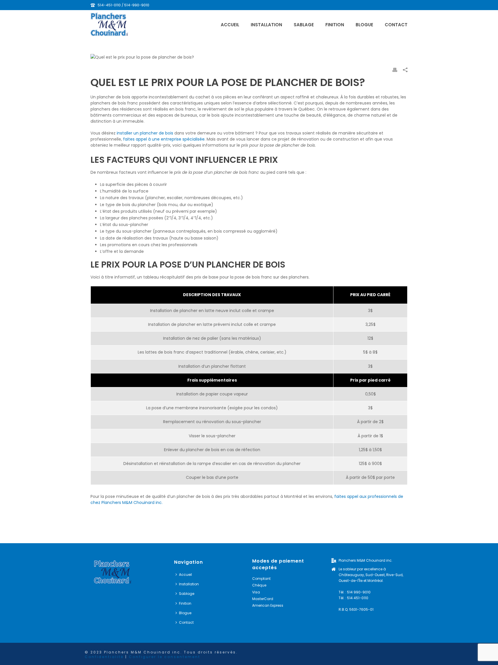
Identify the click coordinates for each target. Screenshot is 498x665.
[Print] (395, 69)
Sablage (304, 25)
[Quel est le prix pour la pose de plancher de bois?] (249, 57)
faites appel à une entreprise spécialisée (164, 139)
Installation (266, 25)
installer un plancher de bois (145, 133)
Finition (334, 25)
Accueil (230, 25)
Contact (396, 25)
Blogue (364, 25)
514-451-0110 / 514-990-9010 (123, 5)
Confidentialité (104, 656)
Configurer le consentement (164, 656)
